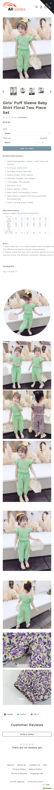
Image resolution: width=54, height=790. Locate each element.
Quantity (43, 138)
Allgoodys (21, 782)
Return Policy (35, 769)
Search (10, 765)
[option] (13, 91)
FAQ (45, 765)
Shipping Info (36, 773)
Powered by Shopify (36, 782)
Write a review (27, 734)
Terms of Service (19, 773)
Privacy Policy (19, 769)
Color (5, 129)
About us (21, 765)
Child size (7, 138)
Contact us (34, 765)
